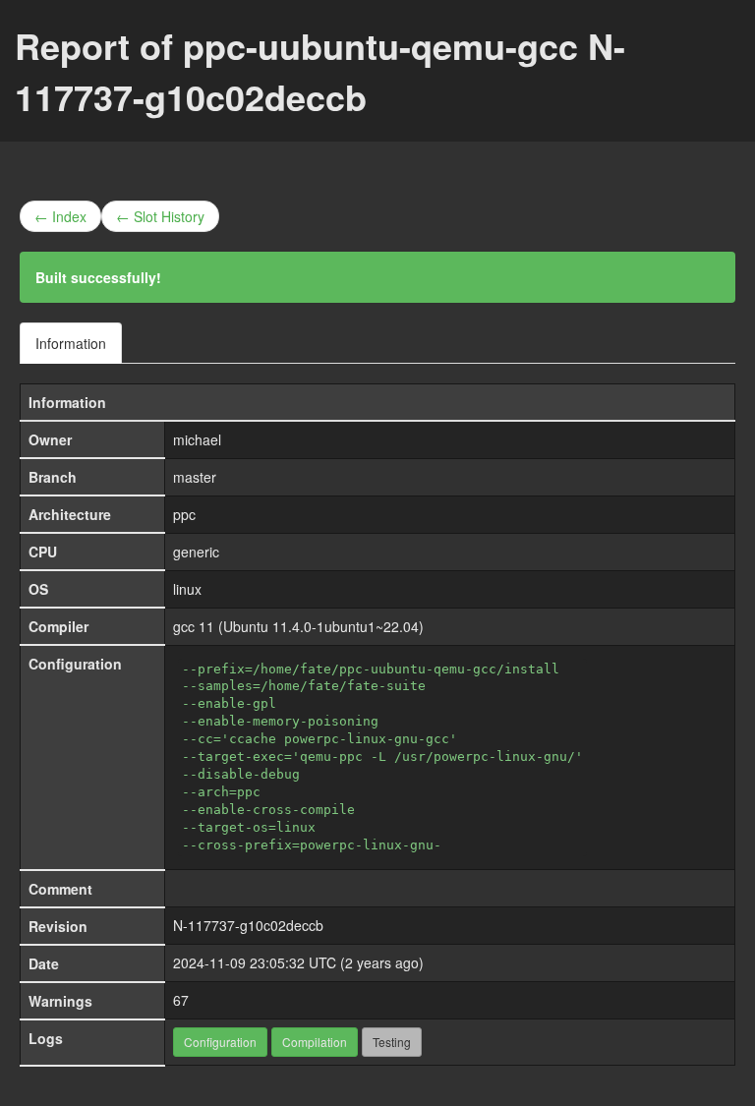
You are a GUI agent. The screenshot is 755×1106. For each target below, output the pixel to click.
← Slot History (160, 216)
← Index (60, 216)
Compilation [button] (314, 1041)
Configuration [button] (220, 1041)
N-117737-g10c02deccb (248, 925)
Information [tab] (70, 343)
